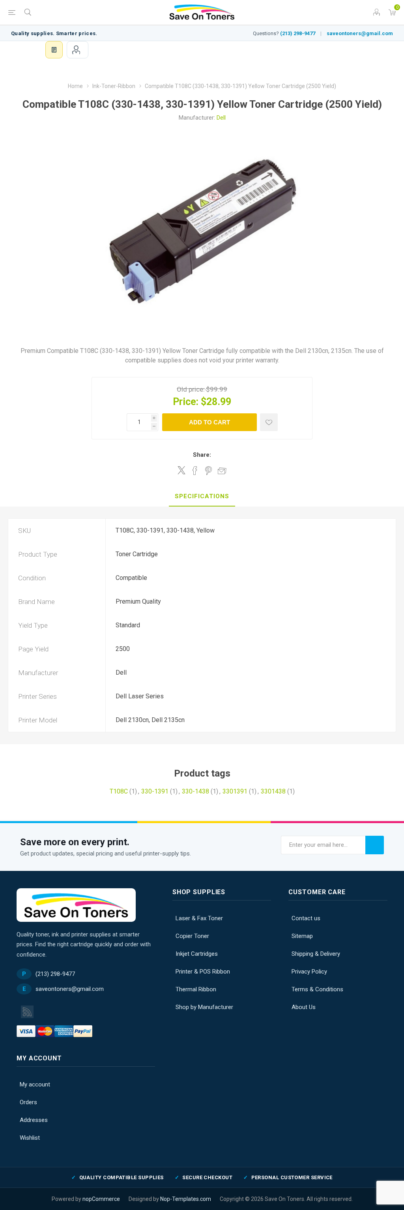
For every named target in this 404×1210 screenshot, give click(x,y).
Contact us (306, 918)
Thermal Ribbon (196, 989)
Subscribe (374, 845)
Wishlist (30, 1137)
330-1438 (195, 791)
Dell (221, 117)
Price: (185, 401)
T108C (119, 791)
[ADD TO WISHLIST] (269, 422)
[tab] (202, 497)
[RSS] (27, 1012)
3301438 (273, 791)
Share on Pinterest (208, 470)
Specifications (202, 496)
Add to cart (209, 422)
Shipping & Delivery (316, 953)
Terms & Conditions (317, 989)
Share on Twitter (181, 470)
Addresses (34, 1120)
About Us (304, 1007)
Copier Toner (192, 936)
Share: (202, 454)
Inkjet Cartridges (197, 953)
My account (77, 49)
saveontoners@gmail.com (360, 33)
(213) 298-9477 (297, 33)
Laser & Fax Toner (199, 918)
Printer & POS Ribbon (203, 971)
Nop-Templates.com (185, 1199)
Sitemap (302, 936)
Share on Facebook (195, 470)
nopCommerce (101, 1199)
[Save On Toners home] (76, 905)
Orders (28, 1102)
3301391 (235, 791)
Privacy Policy (309, 971)
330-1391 (154, 791)
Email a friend (222, 470)
